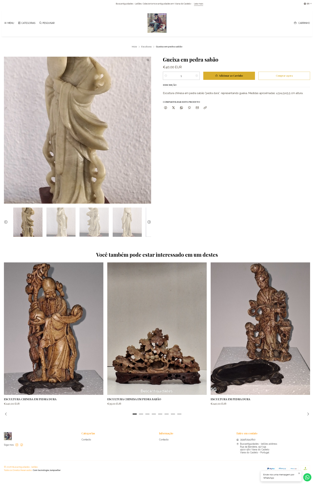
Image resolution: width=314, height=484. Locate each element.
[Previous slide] (6, 222)
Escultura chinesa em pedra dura (30, 399)
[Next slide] (148, 222)
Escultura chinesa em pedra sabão (134, 399)
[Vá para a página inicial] (157, 23)
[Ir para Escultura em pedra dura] (260, 328)
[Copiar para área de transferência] (205, 108)
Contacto (86, 439)
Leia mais (102, 3)
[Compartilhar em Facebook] (165, 108)
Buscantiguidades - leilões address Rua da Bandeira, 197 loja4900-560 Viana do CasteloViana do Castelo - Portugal (258, 448)
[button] (135, 414)
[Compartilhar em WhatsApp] (181, 108)
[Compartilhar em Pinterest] (189, 108)
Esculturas (146, 47)
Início (134, 47)
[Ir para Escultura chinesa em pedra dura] (53, 328)
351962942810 (247, 439)
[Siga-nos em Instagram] (16, 444)
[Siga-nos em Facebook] (21, 444)
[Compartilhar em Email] (197, 108)
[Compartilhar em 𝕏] (173, 108)
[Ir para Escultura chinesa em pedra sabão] (157, 328)
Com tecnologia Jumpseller (47, 470)
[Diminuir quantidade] (166, 76)
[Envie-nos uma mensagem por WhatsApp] (307, 477)
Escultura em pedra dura (230, 399)
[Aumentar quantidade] (197, 76)
